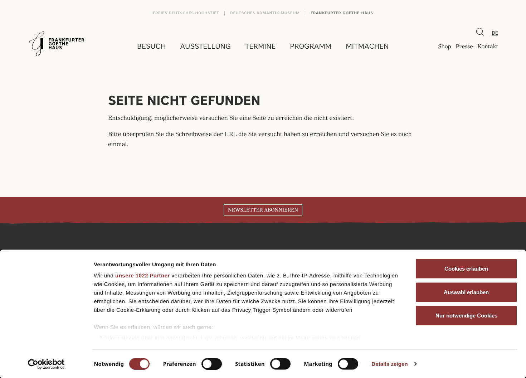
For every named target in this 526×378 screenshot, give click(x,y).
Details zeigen (389, 364)
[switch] (211, 363)
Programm (310, 46)
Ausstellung (205, 46)
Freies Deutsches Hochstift (186, 13)
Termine (260, 46)
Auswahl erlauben (466, 292)
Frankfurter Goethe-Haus (342, 13)
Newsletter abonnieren (263, 210)
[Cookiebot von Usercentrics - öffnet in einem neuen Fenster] (46, 364)
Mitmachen (367, 46)
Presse (464, 47)
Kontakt (487, 47)
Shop (444, 47)
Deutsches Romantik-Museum (264, 13)
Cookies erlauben (466, 269)
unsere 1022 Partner (142, 276)
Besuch (151, 46)
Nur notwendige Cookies (466, 315)
